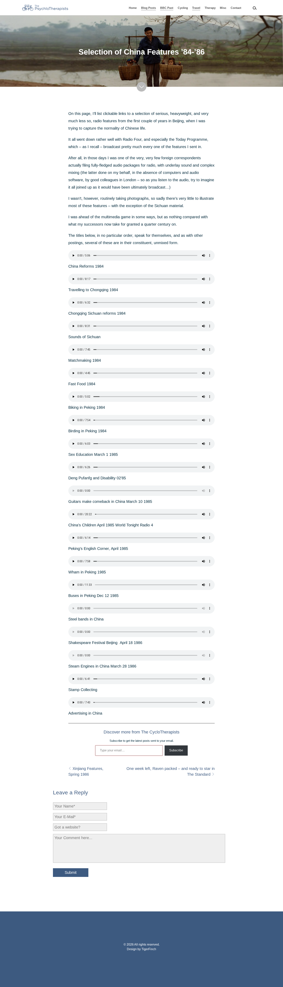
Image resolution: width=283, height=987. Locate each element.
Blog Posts (148, 7)
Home (133, 7)
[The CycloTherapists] (45, 7)
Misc (223, 7)
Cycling (183, 7)
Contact (236, 7)
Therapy (210, 7)
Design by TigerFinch (141, 949)
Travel (196, 7)
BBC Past (166, 7)
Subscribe (176, 750)
